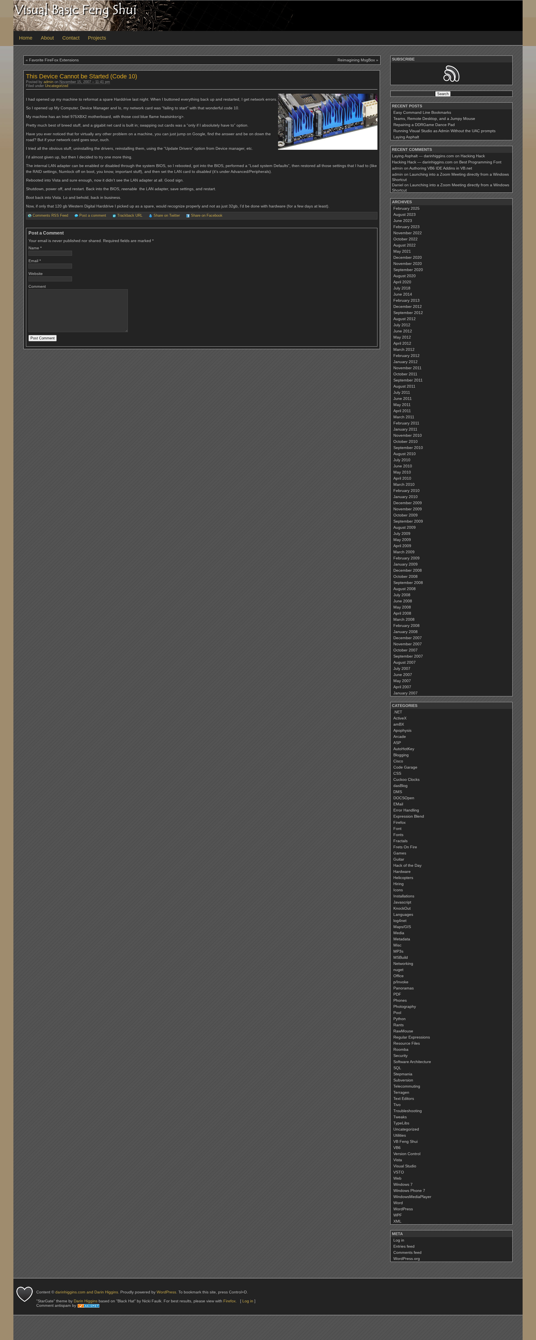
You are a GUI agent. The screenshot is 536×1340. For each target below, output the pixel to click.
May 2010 (402, 472)
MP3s (398, 951)
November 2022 (407, 233)
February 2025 (406, 208)
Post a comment (92, 216)
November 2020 (407, 263)
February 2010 (406, 490)
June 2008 (402, 601)
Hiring (398, 884)
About (47, 38)
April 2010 (402, 478)
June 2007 (402, 674)
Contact (71, 38)
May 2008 (402, 607)
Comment (37, 286)
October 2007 (405, 650)
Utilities (399, 1135)
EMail (398, 804)
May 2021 (402, 251)
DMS (397, 791)
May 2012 (402, 337)
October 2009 (405, 515)
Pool (397, 1012)
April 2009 (402, 546)
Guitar (398, 859)
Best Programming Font (480, 162)
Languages (403, 914)
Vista (397, 1160)
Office (398, 976)
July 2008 (401, 595)
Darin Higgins (85, 1301)
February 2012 (406, 355)
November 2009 (407, 509)
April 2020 (402, 282)
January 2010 (405, 496)
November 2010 (407, 435)
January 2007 (405, 693)
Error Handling (406, 810)
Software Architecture (412, 1061)
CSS (397, 773)
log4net (399, 920)
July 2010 (401, 460)
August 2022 (404, 245)
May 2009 (402, 539)
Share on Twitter (167, 216)
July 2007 (401, 668)
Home (25, 38)
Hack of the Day (407, 865)
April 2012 (402, 343)
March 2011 (403, 417)
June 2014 (402, 294)
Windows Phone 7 (409, 1190)
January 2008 (405, 631)
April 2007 (402, 687)
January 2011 (405, 429)
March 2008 (404, 619)
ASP (397, 742)
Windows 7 (403, 1184)
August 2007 (404, 662)
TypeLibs (401, 1123)
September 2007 (408, 656)
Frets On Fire (405, 847)
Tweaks (400, 1117)
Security (400, 1055)
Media (398, 933)
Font (397, 828)
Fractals (400, 841)
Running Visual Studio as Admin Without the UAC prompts (444, 131)
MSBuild (400, 957)
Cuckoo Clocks (406, 779)
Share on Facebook (206, 216)
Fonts (398, 834)
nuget (398, 969)
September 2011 (408, 380)
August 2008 (404, 588)
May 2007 (402, 681)
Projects (97, 38)
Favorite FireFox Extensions (54, 60)
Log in (398, 1240)
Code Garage (405, 767)
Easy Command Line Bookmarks (422, 112)
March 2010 (404, 484)
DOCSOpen (403, 798)
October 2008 (405, 576)
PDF (397, 994)
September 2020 (408, 269)
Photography (404, 1006)
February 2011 (406, 423)
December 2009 (407, 503)
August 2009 (404, 527)
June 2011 (402, 398)
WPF (397, 1215)
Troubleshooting (407, 1111)
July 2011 (401, 392)
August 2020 (404, 276)
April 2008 (402, 613)
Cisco (398, 761)
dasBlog (400, 785)
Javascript (402, 902)
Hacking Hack (473, 156)
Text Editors (403, 1098)
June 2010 (402, 466)
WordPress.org (406, 1258)
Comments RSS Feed (50, 216)
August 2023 (404, 214)
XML (397, 1221)
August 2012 (404, 319)
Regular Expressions (411, 1037)
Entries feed (404, 1246)
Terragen (401, 1092)
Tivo (397, 1104)
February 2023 (406, 226)
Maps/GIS (402, 926)
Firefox (399, 822)
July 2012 (401, 325)
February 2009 (406, 558)
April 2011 (402, 411)
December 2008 (407, 570)
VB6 (397, 1147)
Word (398, 1203)
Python (399, 1019)
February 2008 (406, 625)
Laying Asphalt (406, 137)
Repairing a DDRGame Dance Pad (424, 124)
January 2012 (405, 361)
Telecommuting (406, 1086)
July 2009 (401, 533)
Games (399, 853)
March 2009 (404, 552)
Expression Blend (408, 816)
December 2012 (407, 306)
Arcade (399, 736)
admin (48, 82)
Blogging (401, 755)
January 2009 (405, 564)
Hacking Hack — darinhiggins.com (422, 162)
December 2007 (407, 638)
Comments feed (407, 1252)
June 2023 (402, 220)
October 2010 (405, 441)
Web (397, 1178)
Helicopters (403, 877)
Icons (398, 890)
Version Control (406, 1153)
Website (35, 273)
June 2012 (402, 331)
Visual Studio (404, 1166)
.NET (397, 712)
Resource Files (406, 1043)
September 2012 (408, 312)
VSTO (398, 1172)
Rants (398, 1025)
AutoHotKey (403, 749)
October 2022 (405, 239)
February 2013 (406, 300)
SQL (397, 1068)
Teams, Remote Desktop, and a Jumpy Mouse (434, 118)
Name (33, 248)
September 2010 (408, 447)
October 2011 (405, 374)
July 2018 (401, 288)
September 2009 (408, 521)
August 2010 (404, 454)
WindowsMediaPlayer (412, 1196)
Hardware (402, 871)
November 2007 (407, 644)
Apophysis (402, 730)
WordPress (403, 1209)
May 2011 (402, 404)
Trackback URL (129, 216)
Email (33, 261)
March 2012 (404, 349)
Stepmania (402, 1074)
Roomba (400, 1049)
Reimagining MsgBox (356, 60)
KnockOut (402, 908)
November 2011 (407, 368)
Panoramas (403, 988)
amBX (398, 724)
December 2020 (407, 257)
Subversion (403, 1080)
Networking (403, 963)
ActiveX (399, 718)
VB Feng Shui (405, 1141)
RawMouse (403, 1031)
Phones (400, 1000)
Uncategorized (56, 86)
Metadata (401, 939)
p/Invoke (400, 982)
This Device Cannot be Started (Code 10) (81, 76)
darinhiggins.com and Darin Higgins (86, 1292)
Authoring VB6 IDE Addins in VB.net (440, 168)
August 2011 (404, 386)
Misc (397, 945)
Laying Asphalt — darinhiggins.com (423, 156)
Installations (403, 896)
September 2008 (408, 582)
